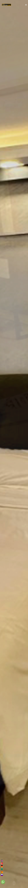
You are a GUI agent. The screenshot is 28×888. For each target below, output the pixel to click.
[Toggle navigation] (26, 5)
